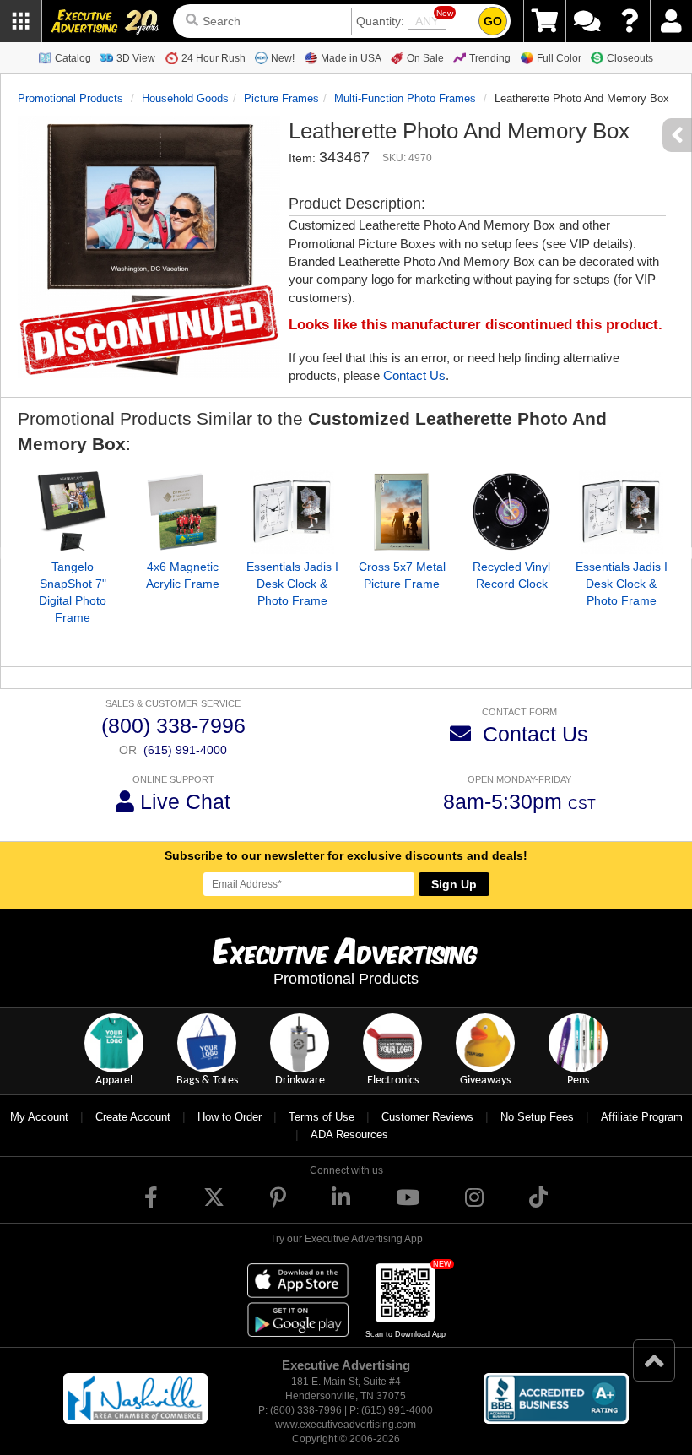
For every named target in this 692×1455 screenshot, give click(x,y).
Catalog (73, 58)
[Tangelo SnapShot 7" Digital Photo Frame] (72, 511)
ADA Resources (349, 1134)
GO (493, 21)
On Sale (425, 58)
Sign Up (454, 884)
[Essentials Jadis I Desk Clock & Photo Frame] (292, 511)
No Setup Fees (537, 1116)
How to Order (229, 1116)
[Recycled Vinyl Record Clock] (511, 511)
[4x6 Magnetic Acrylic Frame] (182, 511)
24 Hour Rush (213, 58)
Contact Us (414, 375)
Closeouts (630, 58)
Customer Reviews (427, 1116)
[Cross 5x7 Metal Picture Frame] (401, 511)
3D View (135, 58)
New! (283, 58)
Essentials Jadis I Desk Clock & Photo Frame (292, 583)
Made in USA (351, 58)
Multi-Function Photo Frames (405, 98)
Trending (490, 58)
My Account (39, 1116)
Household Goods (185, 98)
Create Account (132, 1116)
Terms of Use (321, 1116)
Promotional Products (70, 98)
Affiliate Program (642, 1116)
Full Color (559, 58)
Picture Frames (281, 98)
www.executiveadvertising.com (345, 1425)
